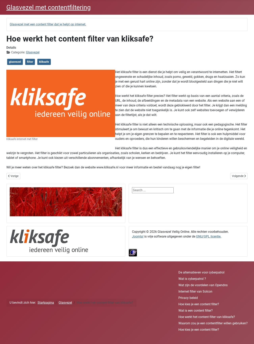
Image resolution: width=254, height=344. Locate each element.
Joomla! (137, 236)
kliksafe (44, 61)
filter (30, 61)
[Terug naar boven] (247, 336)
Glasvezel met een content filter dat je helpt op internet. (48, 24)
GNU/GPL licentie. (208, 236)
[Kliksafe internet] (49, 241)
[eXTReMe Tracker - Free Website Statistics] (188, 252)
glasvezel (15, 61)
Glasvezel (32, 52)
